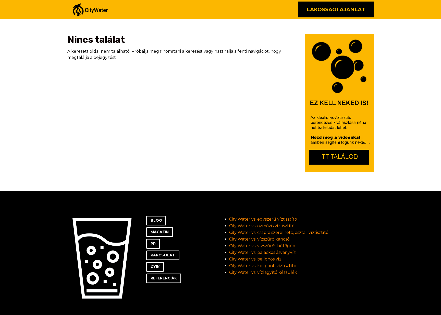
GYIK (155, 266)
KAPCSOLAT (163, 255)
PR (153, 243)
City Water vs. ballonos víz (255, 259)
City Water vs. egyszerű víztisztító (263, 219)
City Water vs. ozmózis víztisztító (262, 225)
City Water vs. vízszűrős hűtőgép (262, 245)
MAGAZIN (160, 232)
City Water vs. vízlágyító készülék (263, 272)
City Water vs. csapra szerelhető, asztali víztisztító (278, 232)
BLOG (156, 220)
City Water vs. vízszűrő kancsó (259, 239)
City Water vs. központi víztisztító (262, 265)
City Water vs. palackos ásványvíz (262, 252)
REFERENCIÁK (164, 278)
